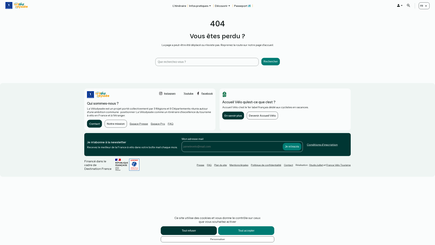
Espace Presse (139, 123)
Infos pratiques (198, 5)
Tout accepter (246, 230)
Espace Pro (158, 123)
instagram (170, 93)
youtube (188, 93)
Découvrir (221, 5)
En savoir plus (233, 115)
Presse (200, 165)
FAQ (170, 123)
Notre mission (116, 123)
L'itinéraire (179, 5)
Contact (94, 123)
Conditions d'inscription (322, 144)
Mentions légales (239, 165)
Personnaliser (217, 239)
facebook (207, 93)
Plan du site (220, 165)
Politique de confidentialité (266, 165)
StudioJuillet (316, 165)
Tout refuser (189, 230)
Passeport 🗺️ (242, 5)
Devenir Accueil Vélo (262, 115)
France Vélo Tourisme (338, 165)
